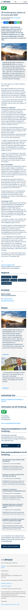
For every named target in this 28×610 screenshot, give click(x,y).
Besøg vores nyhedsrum (11, 546)
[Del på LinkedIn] (7, 22)
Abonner (5, 446)
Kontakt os (3, 566)
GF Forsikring (17, 18)
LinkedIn (3, 583)
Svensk (14, 604)
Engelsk (7, 604)
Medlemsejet (22, 280)
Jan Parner (14, 280)
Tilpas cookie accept (6, 586)
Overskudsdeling (6, 283)
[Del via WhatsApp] (18, 22)
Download (5, 354)
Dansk (2, 604)
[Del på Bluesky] (15, 22)
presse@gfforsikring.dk (7, 300)
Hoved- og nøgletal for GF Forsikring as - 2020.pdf (12, 400)
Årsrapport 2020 (6, 277)
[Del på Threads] (12, 22)
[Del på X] (10, 22)
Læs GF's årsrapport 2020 (7, 265)
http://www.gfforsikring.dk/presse (10, 423)
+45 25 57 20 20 (8, 298)
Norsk (10, 604)
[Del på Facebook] (4, 22)
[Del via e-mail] (21, 22)
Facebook (8, 583)
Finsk (18, 604)
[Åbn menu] (15, 1)
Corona (15, 277)
